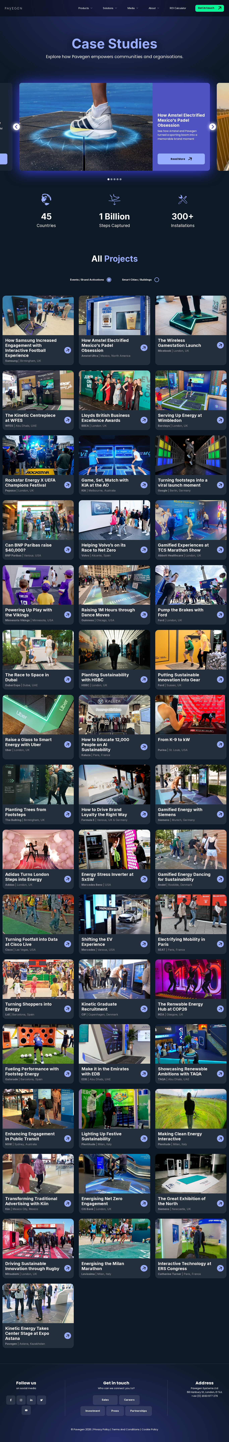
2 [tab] (111, 179)
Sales (105, 1399)
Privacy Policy (101, 1429)
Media (131, 8)
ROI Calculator (178, 8)
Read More (178, 159)
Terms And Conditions (125, 1429)
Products (83, 8)
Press (115, 1410)
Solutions (108, 8)
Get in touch (206, 8)
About (152, 8)
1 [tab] (108, 179)
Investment (92, 1410)
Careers (129, 1399)
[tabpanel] (114, 127)
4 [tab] (118, 179)
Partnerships (138, 1410)
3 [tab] (114, 179)
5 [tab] (121, 179)
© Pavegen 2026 (81, 1429)
